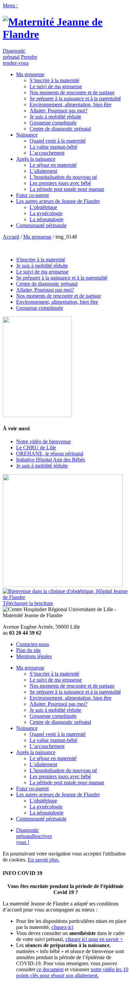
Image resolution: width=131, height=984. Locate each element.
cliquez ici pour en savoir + (94, 939)
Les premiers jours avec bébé (60, 183)
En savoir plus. (43, 860)
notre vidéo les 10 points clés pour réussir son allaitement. (72, 972)
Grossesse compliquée (53, 123)
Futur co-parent (32, 195)
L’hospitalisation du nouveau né (63, 177)
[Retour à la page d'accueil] (65, 34)
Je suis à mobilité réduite (55, 116)
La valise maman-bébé (53, 147)
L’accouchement (47, 153)
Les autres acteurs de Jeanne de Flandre (58, 201)
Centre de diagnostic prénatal (60, 129)
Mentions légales (34, 656)
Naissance (27, 135)
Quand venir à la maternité (58, 141)
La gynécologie (46, 213)
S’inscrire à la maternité (54, 80)
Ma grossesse (30, 74)
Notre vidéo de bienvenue (43, 441)
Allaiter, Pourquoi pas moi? (58, 110)
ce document (50, 969)
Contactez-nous (32, 644)
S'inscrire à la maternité (40, 259)
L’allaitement (43, 171)
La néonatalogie (46, 219)
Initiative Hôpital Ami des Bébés (50, 459)
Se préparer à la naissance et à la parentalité (75, 98)
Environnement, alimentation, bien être (71, 104)
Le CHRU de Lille (36, 447)
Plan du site (28, 650)
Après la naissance (35, 159)
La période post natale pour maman (67, 189)
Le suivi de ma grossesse (56, 86)
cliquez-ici (62, 927)
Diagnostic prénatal (14, 54)
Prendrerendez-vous (20, 60)
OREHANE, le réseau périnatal (49, 453)
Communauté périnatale (41, 225)
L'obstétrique (43, 207)
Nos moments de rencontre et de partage (72, 92)
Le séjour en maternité (53, 165)
